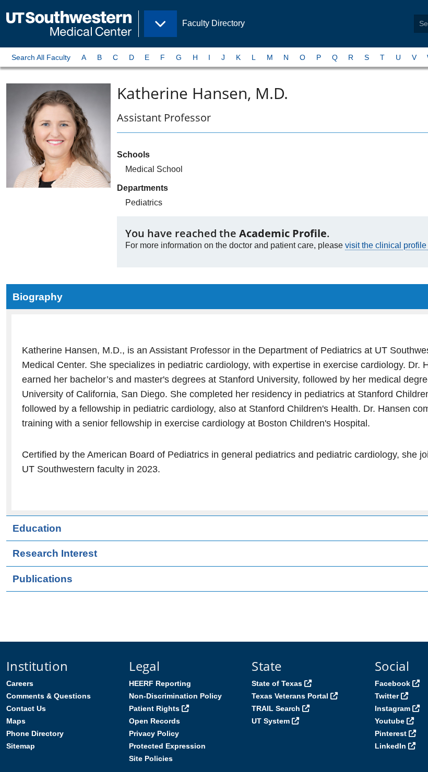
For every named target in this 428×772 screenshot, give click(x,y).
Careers (19, 683)
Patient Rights (154, 708)
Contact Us (26, 708)
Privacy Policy (154, 733)
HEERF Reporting (160, 683)
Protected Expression (167, 746)
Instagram (392, 708)
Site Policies (151, 758)
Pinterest (391, 733)
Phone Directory (35, 733)
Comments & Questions (48, 696)
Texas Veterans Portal (290, 696)
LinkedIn (390, 746)
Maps (16, 721)
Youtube (390, 721)
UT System (271, 721)
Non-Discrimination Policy (175, 696)
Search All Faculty (40, 57)
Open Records (154, 721)
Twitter (387, 696)
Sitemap (20, 746)
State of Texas (277, 683)
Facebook (392, 683)
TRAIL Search (276, 708)
